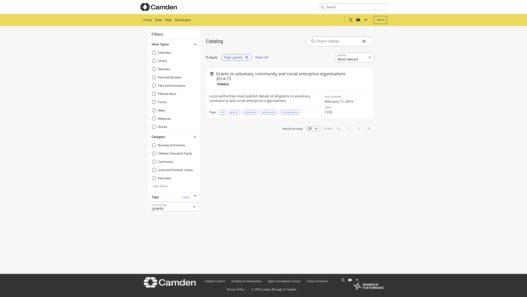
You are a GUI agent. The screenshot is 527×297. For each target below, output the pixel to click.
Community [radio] (165, 161)
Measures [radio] (164, 118)
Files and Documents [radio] (171, 85)
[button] (160, 186)
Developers (183, 20)
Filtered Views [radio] (167, 93)
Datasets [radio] (164, 69)
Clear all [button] (261, 57)
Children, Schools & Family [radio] (175, 153)
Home (147, 20)
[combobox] (353, 7)
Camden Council (215, 281)
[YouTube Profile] (358, 20)
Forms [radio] (162, 102)
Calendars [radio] (164, 52)
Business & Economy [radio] (171, 145)
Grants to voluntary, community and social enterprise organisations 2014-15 (281, 76)
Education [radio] (164, 178)
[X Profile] (350, 20)
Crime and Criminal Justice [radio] (175, 170)
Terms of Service (317, 281)
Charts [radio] (162, 60)
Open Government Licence (284, 281)
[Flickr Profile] (365, 20)
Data (158, 20)
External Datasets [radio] (169, 77)
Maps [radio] (162, 110)
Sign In (380, 19)
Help (168, 20)
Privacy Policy (236, 289)
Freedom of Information (246, 281)
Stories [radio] (162, 126)
